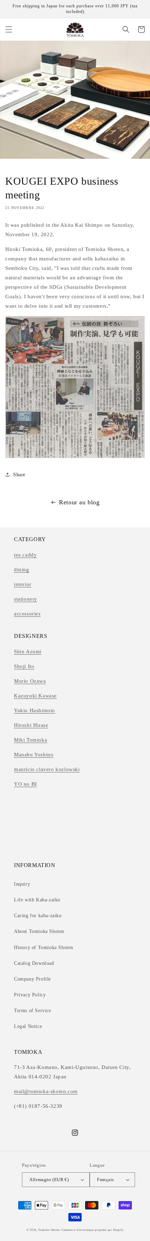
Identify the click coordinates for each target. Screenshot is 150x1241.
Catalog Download (34, 963)
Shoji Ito (24, 666)
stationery (25, 599)
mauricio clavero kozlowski (47, 769)
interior (22, 584)
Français (105, 1179)
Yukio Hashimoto (34, 710)
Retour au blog (79, 502)
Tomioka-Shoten (49, 1230)
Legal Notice (28, 1026)
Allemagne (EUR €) (49, 1179)
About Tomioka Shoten (39, 931)
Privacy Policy (30, 994)
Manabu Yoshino (33, 754)
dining (21, 569)
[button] (8, 29)
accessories (27, 613)
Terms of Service (32, 1010)
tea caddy (25, 555)
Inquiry (22, 884)
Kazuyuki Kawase (35, 695)
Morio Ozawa (30, 681)
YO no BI (25, 784)
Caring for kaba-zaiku (38, 915)
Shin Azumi (28, 651)
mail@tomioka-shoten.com (46, 1091)
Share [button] (19, 474)
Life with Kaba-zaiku (37, 899)
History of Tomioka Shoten (43, 947)
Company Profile (32, 979)
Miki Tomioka (30, 740)
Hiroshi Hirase (31, 725)
